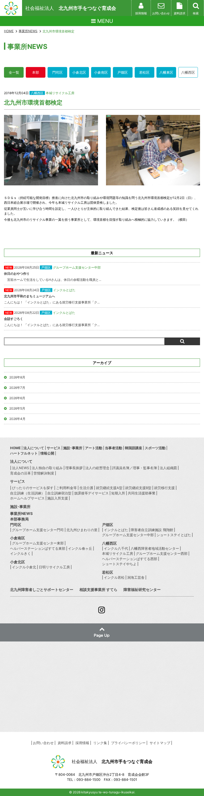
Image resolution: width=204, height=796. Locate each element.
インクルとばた (116, 530)
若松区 (144, 72)
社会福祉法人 (70, 8)
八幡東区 (166, 72)
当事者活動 (113, 448)
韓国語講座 (133, 448)
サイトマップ (160, 743)
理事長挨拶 (74, 468)
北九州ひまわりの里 (81, 530)
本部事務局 (19, 519)
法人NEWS (20, 468)
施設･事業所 (72, 448)
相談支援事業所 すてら (98, 589)
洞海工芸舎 (135, 577)
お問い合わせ (43, 743)
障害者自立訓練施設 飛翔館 (152, 530)
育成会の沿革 (20, 473)
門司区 (57, 72)
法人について (33, 448)
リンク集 (100, 743)
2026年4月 (17, 419)
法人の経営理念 (97, 468)
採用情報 (82, 743)
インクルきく (20, 553)
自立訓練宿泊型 (59, 493)
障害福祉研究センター (142, 589)
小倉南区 (101, 72)
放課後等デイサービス (91, 493)
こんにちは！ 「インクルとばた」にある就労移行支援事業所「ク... (52, 296)
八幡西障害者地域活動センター (155, 548)
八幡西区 (188, 72)
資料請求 (64, 743)
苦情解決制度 (43, 473)
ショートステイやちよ (119, 564)
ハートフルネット (24, 453)
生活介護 (86, 488)
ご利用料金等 (66, 488)
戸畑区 (122, 72)
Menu (104, 21)
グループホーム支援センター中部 (128, 535)
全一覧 (14, 72)
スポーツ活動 (155, 448)
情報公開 (47, 453)
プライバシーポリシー (128, 743)
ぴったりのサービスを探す (32, 488)
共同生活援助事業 (141, 493)
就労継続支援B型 (138, 488)
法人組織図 (168, 468)
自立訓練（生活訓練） (27, 493)
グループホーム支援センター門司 (38, 530)
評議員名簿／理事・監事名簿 (134, 468)
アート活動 (93, 448)
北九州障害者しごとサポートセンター (41, 589)
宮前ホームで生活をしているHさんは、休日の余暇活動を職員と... (52, 273)
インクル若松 (114, 577)
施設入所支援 (57, 498)
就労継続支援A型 (109, 488)
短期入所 (118, 493)
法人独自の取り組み (47, 468)
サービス (54, 448)
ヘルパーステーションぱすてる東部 (37, 548)
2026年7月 (17, 388)
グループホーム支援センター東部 (38, 543)
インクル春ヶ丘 (80, 548)
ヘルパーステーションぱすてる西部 (129, 559)
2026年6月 (17, 398)
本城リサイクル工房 (60, 93)
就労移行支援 (164, 488)
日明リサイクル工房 (54, 567)
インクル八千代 (116, 548)
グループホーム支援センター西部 (162, 553)
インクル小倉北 (24, 567)
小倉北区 (79, 72)
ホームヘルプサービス (27, 498)
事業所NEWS (21, 513)
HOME (9, 31)
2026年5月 (17, 408)
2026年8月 (17, 377)
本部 (35, 72)
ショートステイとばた (173, 535)
